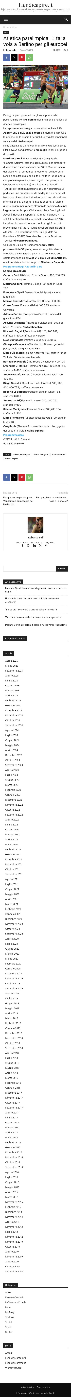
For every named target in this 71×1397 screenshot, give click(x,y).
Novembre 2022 (14, 804)
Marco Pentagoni (41, 454)
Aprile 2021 (11, 899)
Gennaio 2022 (12, 854)
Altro (14, 27)
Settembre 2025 (14, 670)
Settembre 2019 (14, 988)
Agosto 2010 (12, 1251)
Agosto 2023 (12, 769)
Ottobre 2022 (12, 809)
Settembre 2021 (14, 874)
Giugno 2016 (12, 1182)
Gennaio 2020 (12, 968)
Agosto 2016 (12, 1172)
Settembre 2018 (14, 1048)
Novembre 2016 (14, 1157)
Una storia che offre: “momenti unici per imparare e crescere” (32, 600)
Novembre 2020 (14, 923)
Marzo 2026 (11, 665)
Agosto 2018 (12, 1053)
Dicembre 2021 (13, 859)
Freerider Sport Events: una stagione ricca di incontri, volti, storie (36, 590)
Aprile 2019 (11, 1013)
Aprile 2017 (11, 1132)
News (8, 1307)
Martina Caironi (58, 454)
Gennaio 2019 (12, 1028)
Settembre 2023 (14, 765)
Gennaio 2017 (12, 1147)
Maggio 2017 (12, 1127)
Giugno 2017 (12, 1122)
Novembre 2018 (14, 1038)
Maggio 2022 (12, 834)
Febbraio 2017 (13, 1142)
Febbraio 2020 (13, 963)
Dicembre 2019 (13, 973)
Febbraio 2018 (13, 1082)
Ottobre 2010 (12, 1246)
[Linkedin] (36, 546)
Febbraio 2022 (13, 849)
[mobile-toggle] (5, 19)
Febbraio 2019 (13, 1023)
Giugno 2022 (12, 829)
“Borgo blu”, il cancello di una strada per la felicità (31, 609)
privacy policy (27, 1387)
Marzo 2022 (11, 844)
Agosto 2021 (12, 879)
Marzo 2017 (11, 1137)
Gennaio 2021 (12, 913)
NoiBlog (9, 1312)
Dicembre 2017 (13, 1092)
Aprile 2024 (11, 750)
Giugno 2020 (12, 948)
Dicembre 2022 (13, 799)
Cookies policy (43, 1387)
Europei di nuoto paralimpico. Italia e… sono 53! (52, 499)
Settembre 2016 (14, 1167)
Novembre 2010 (14, 1241)
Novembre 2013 (14, 1226)
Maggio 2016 (12, 1187)
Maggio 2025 (12, 690)
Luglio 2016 (11, 1177)
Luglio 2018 (11, 1058)
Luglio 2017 (11, 1117)
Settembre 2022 (14, 814)
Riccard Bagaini (11, 458)
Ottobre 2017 (12, 1102)
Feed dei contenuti (15, 1357)
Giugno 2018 (12, 1062)
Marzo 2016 (11, 1197)
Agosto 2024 (12, 730)
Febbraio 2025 (13, 700)
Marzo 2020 (11, 958)
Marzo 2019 (11, 1018)
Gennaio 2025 (12, 705)
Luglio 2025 (11, 680)
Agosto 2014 (12, 1221)
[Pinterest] (21, 57)
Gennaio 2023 (12, 794)
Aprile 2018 (11, 1072)
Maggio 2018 (12, 1067)
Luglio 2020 (11, 943)
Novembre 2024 (14, 715)
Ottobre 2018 (12, 1043)
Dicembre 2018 (13, 1033)
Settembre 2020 (14, 933)
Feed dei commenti (15, 1362)
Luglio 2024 (11, 735)
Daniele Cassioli (14, 1297)
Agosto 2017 (12, 1112)
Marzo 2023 (11, 784)
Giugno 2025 (12, 685)
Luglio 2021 (11, 884)
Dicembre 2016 (13, 1152)
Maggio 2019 (12, 1008)
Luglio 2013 (11, 1231)
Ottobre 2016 (12, 1162)
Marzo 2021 (11, 904)
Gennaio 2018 (12, 1087)
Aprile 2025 (11, 695)
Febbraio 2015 (13, 1206)
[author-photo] (35, 532)
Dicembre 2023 (13, 755)
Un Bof (9, 1332)
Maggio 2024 (12, 745)
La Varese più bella (15, 1302)
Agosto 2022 (12, 819)
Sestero (9, 1317)
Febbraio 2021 (13, 909)
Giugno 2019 (12, 1003)
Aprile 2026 (11, 660)
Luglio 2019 (11, 998)
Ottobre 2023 (12, 760)
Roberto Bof (11, 50)
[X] (14, 57)
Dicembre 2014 (13, 1211)
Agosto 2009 (12, 1261)
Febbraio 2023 (13, 789)
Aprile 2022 (11, 839)
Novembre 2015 (14, 1202)
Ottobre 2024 (12, 720)
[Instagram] (30, 546)
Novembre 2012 (14, 1236)
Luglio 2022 (11, 824)
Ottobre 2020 (12, 928)
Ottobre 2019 (12, 983)
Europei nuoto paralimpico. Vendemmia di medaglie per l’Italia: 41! (18, 501)
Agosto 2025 (12, 675)
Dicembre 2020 (13, 918)
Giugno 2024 (12, 740)
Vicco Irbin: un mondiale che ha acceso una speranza (33, 617)
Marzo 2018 (11, 1077)
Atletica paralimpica (21, 454)
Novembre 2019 (14, 978)
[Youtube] (47, 546)
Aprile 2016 (11, 1192)
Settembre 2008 (14, 1271)
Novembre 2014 (14, 1216)
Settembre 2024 (14, 725)
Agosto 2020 (12, 938)
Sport (8, 1327)
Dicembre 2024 (13, 710)
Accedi (9, 1352)
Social (8, 1322)
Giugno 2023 (12, 779)
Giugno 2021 (12, 889)
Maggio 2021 (12, 894)
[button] (66, 19)
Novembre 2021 (14, 864)
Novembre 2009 (14, 1256)
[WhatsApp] (29, 57)
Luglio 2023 (11, 774)
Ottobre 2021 (12, 869)
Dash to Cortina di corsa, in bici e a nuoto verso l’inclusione (36, 625)
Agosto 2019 (12, 993)
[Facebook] (6, 57)
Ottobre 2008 (12, 1266)
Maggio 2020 (12, 953)
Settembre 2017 (14, 1107)
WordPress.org (13, 1367)
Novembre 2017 (14, 1097)
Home (6, 27)
